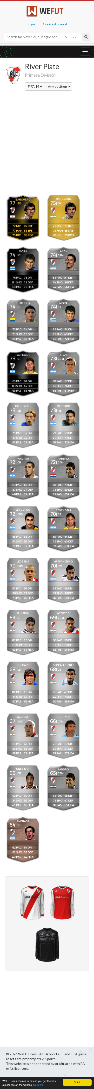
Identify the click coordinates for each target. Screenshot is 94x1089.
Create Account (55, 24)
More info (38, 1085)
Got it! (77, 1082)
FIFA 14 (34, 86)
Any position (58, 86)
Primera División (40, 75)
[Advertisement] (47, 141)
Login (31, 24)
